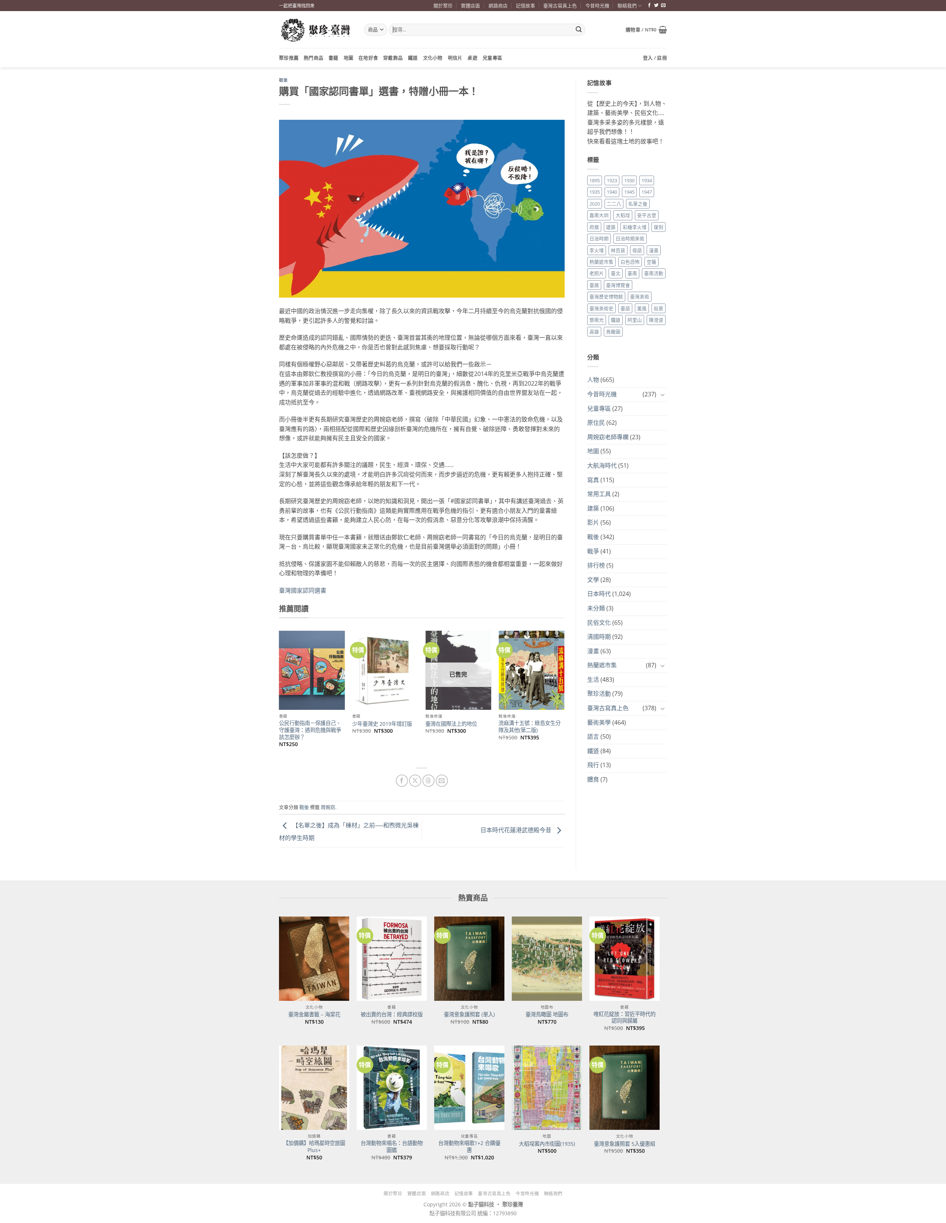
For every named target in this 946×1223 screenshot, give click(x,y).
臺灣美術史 (601, 308)
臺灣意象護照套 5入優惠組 (624, 1144)
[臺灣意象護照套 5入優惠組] (624, 1088)
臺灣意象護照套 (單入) (469, 1014)
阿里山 (634, 319)
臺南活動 (653, 273)
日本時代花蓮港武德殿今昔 (516, 830)
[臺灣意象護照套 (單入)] (469, 959)
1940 (612, 192)
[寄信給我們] (663, 5)
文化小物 (433, 57)
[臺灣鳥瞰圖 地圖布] (547, 959)
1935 (594, 192)
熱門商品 (313, 57)
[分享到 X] (415, 781)
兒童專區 (492, 57)
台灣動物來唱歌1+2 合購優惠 (469, 1146)
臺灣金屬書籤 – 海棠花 (314, 1014)
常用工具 (599, 494)
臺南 (632, 273)
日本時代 (599, 594)
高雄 (594, 331)
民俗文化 (599, 623)
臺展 (594, 285)
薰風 (642, 308)
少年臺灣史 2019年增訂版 (382, 724)
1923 (612, 180)
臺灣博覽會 (618, 285)
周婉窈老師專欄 (608, 437)
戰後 (283, 80)
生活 (593, 679)
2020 (594, 203)
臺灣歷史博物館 (606, 296)
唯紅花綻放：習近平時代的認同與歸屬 (624, 1017)
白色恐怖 (630, 261)
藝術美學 (599, 722)
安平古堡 (646, 215)
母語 (637, 250)
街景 (658, 308)
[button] (646, 29)
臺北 (615, 273)
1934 (647, 180)
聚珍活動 (599, 694)
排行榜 (596, 565)
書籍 (333, 57)
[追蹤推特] (656, 5)
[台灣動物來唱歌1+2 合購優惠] (469, 1088)
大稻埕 (623, 215)
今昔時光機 (597, 5)
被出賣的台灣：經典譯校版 (392, 1014)
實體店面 (470, 5)
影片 (593, 522)
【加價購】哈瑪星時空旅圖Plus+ (314, 1146)
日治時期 (599, 238)
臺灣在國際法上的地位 (451, 724)
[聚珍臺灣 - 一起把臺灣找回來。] (316, 30)
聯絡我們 (627, 5)
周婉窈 (328, 807)
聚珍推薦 (289, 57)
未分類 (596, 608)
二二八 (614, 203)
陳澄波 (656, 319)
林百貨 (618, 250)
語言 (593, 736)
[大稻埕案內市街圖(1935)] (547, 1088)
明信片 (455, 57)
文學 (593, 580)
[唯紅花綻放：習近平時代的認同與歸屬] (624, 959)
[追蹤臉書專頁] (649, 5)
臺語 (625, 308)
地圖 (349, 57)
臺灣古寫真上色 (560, 5)
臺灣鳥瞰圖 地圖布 (546, 1014)
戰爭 (593, 551)
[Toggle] (662, 394)
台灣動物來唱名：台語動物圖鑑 (392, 1146)
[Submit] (578, 30)
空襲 (651, 261)
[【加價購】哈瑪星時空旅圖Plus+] (314, 1088)
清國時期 (599, 637)
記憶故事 (525, 5)
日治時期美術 (630, 238)
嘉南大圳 (599, 215)
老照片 (596, 273)
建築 (611, 227)
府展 (594, 227)
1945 (629, 192)
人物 (593, 380)
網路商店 (498, 5)
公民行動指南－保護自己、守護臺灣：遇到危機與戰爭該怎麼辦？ (310, 730)
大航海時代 (602, 465)
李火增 (596, 250)
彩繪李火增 (635, 227)
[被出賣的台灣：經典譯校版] (392, 959)
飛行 (593, 765)
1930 (629, 180)
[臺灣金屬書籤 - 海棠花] (314, 959)
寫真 (593, 480)
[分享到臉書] (402, 781)
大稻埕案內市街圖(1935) (547, 1144)
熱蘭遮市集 (601, 261)
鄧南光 (596, 319)
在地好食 (368, 57)
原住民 (596, 423)
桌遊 (472, 57)
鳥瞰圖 (613, 331)
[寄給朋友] (442, 781)
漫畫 (654, 250)
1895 (594, 180)
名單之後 (637, 203)
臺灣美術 (639, 296)
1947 (647, 192)
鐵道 (413, 57)
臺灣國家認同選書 (302, 590)
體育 (593, 779)
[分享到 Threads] (428, 781)
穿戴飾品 (393, 57)
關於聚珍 (443, 5)
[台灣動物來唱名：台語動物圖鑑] (392, 1088)
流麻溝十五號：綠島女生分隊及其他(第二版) (529, 727)
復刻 (658, 227)
